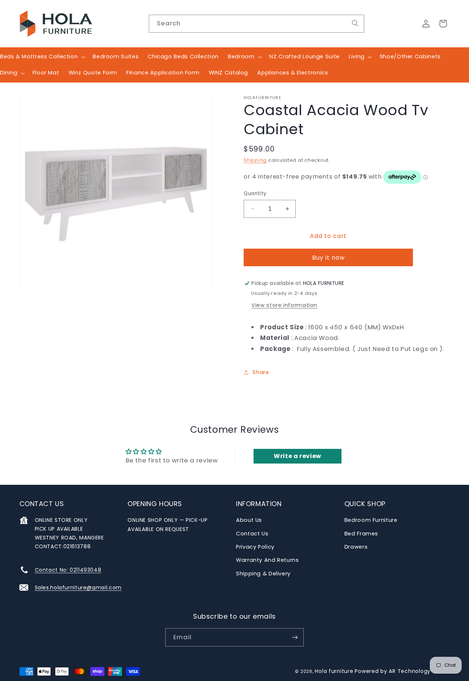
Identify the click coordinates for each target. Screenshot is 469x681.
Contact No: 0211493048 (68, 570)
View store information (284, 305)
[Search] (355, 23)
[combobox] (256, 23)
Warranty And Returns (267, 560)
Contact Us (252, 533)
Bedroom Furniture (371, 520)
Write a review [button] (297, 456)
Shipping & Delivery (263, 573)
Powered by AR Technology (393, 671)
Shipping (255, 160)
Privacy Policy (255, 546)
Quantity (255, 193)
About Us (249, 520)
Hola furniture (334, 671)
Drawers (356, 546)
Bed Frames (361, 533)
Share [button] (260, 372)
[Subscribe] (295, 637)
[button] (443, 23)
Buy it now (328, 257)
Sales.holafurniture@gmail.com (78, 587)
